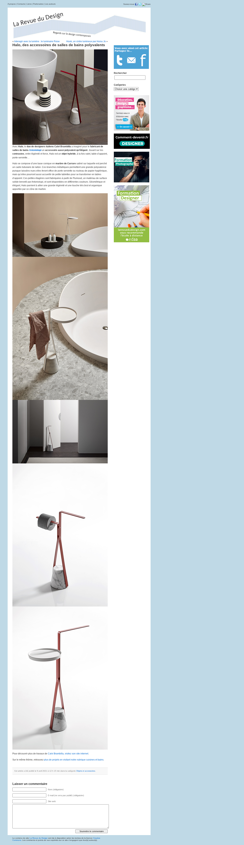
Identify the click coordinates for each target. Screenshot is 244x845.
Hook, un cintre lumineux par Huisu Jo (86, 41)
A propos (11, 4)
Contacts (21, 4)
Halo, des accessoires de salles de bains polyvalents (58, 45)
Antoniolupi (35, 150)
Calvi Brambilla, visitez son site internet (68, 753)
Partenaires (38, 4)
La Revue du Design (39, 838)
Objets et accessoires (85, 771)
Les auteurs (50, 4)
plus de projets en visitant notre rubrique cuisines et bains (74, 759)
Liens (29, 4)
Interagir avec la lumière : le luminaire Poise (37, 41)
